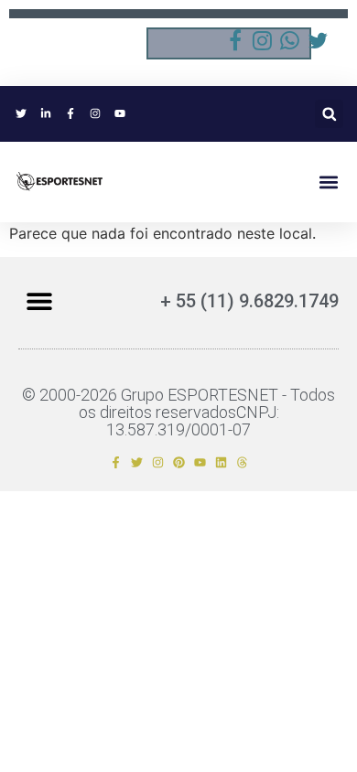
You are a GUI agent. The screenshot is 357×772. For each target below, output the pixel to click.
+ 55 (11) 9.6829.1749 (249, 301)
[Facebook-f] (116, 462)
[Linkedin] (221, 462)
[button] (329, 114)
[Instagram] (158, 462)
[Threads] (242, 462)
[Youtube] (200, 462)
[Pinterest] (179, 462)
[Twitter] (137, 462)
